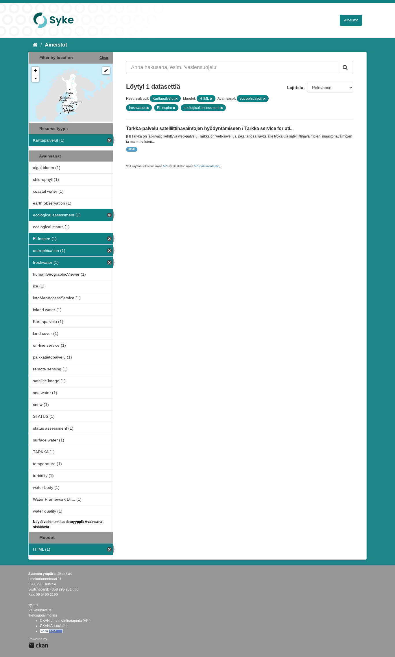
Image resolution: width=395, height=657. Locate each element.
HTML (132, 149)
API (165, 166)
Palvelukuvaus (39, 610)
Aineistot (351, 20)
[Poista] (176, 98)
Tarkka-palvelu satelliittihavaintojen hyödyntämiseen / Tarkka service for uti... (210, 128)
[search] (345, 67)
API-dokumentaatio (206, 166)
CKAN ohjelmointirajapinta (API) (65, 621)
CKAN (38, 645)
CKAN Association (54, 626)
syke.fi (33, 605)
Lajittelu (295, 87)
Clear (103, 58)
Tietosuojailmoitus (42, 615)
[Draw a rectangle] (106, 70)
